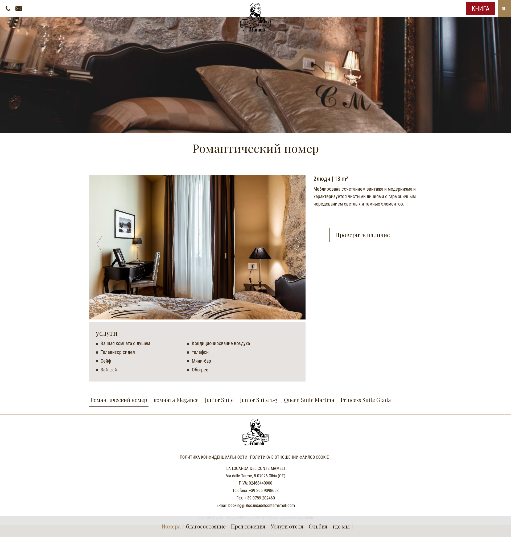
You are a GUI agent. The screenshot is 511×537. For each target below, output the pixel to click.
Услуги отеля (287, 526)
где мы (341, 526)
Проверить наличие (364, 235)
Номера (171, 526)
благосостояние (206, 526)
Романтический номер (118, 399)
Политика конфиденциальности (213, 457)
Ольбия (318, 526)
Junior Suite (219, 399)
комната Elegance (176, 399)
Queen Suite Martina (309, 399)
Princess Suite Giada (366, 399)
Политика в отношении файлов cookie (289, 457)
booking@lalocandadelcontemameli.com (261, 505)
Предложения (248, 526)
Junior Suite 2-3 (259, 399)
